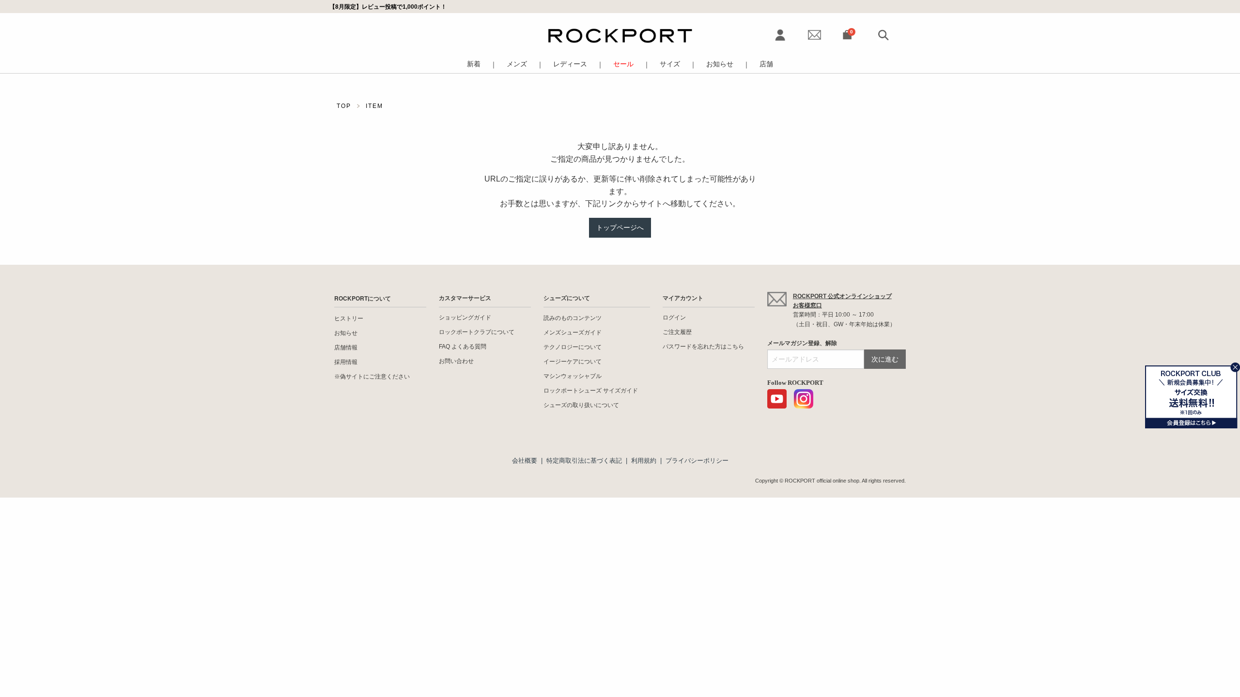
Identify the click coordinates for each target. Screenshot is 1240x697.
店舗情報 (345, 347)
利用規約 (643, 460)
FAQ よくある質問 (462, 346)
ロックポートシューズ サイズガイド (590, 390)
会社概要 (524, 460)
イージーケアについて (572, 361)
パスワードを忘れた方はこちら (703, 346)
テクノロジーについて (572, 347)
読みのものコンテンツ (572, 318)
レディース (570, 64)
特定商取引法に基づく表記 (584, 460)
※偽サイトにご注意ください (372, 376)
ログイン (674, 317)
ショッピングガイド (465, 317)
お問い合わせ (456, 361)
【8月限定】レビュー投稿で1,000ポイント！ (388, 6)
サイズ (670, 64)
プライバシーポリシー (697, 460)
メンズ (517, 64)
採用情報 (345, 362)
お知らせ (719, 64)
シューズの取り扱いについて (581, 405)
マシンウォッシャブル (572, 376)
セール (623, 64)
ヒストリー (348, 318)
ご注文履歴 (677, 332)
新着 (473, 64)
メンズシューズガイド (572, 332)
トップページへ (620, 227)
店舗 (766, 64)
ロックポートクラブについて (476, 332)
